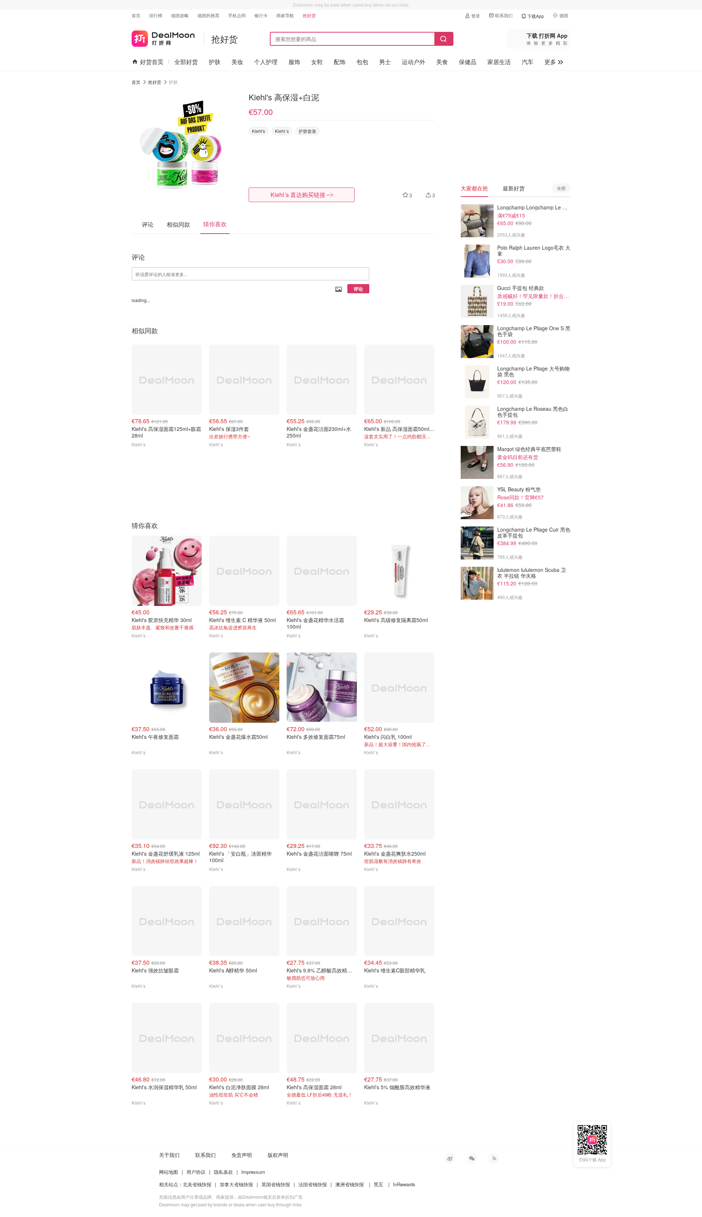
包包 (362, 61)
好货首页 (151, 61)
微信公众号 (471, 1158)
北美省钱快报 (197, 1184)
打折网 (163, 37)
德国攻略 (180, 15)
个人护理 (266, 61)
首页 (136, 15)
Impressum (253, 1171)
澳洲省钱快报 (349, 1184)
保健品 (467, 61)
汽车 (527, 61)
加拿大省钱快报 (236, 1184)
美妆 (237, 61)
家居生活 (499, 61)
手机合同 (237, 15)
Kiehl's (258, 131)
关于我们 (169, 1154)
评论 (358, 288)
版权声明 (278, 1154)
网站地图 (168, 1171)
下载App (535, 16)
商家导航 (285, 15)
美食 (442, 61)
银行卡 (261, 15)
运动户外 (413, 61)
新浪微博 (449, 1158)
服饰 (294, 61)
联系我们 (504, 15)
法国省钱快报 (312, 1184)
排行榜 (155, 15)
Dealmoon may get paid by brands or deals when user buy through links (230, 1204)
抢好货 (309, 15)
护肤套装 (307, 131)
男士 (385, 61)
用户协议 (195, 1171)
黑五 (378, 1184)
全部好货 (186, 61)
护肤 (214, 61)
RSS (493, 1158)
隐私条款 (223, 1171)
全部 (561, 188)
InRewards (404, 1184)
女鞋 (317, 61)
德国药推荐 (208, 15)
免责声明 (241, 1154)
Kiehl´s (282, 131)
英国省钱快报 (275, 1184)
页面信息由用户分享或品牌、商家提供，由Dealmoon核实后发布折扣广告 (231, 1197)
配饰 (340, 61)
